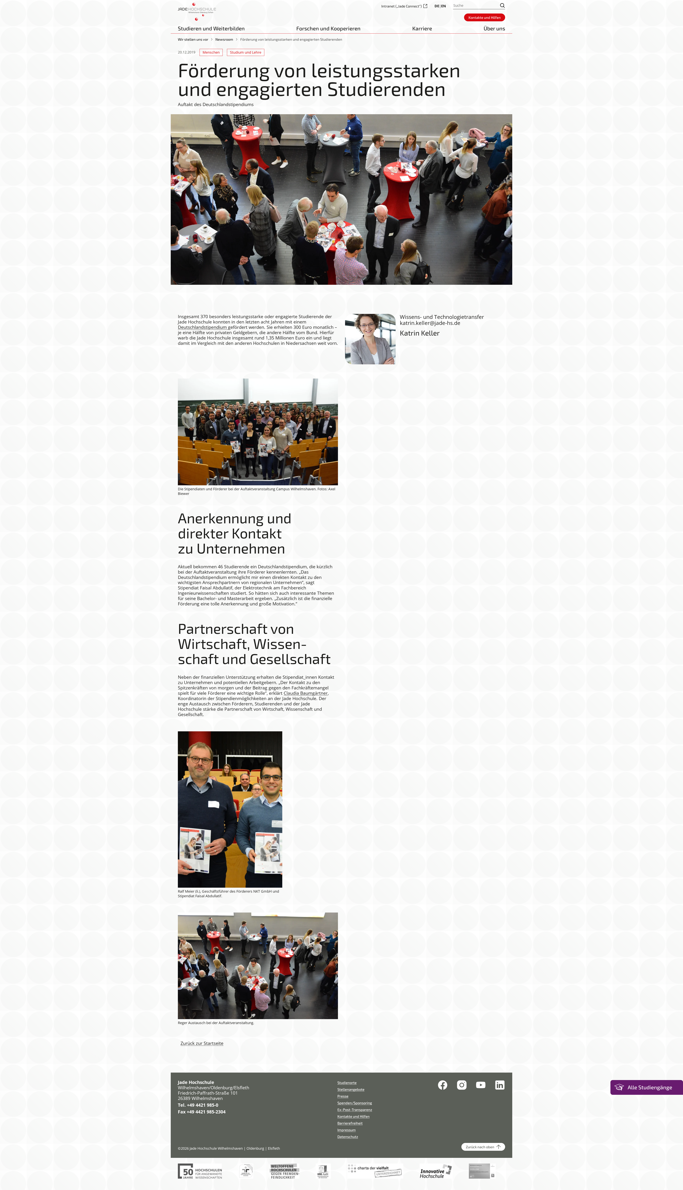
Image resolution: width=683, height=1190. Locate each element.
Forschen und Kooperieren (328, 28)
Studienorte (347, 1082)
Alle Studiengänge (650, 1087)
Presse (342, 1096)
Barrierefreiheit (350, 1123)
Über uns (494, 28)
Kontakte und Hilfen (353, 1116)
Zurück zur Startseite (202, 1043)
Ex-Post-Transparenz (354, 1109)
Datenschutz (347, 1136)
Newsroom (224, 39)
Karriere (422, 28)
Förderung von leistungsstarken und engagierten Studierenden (291, 39)
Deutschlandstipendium (203, 327)
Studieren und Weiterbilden (211, 28)
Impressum (346, 1130)
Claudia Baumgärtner (306, 693)
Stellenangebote (350, 1089)
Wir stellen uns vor (193, 39)
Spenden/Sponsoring (354, 1103)
